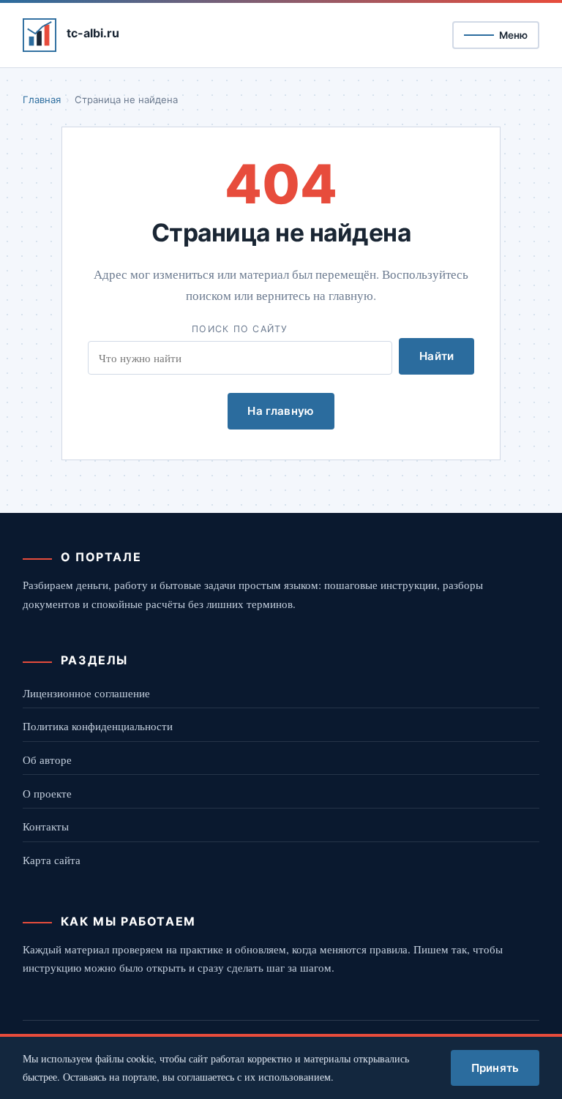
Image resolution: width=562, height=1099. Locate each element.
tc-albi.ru (93, 33)
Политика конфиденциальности (98, 726)
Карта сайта (51, 859)
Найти (436, 356)
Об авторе (47, 759)
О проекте (47, 793)
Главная (42, 99)
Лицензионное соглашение (86, 693)
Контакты (46, 826)
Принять (495, 1068)
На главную (280, 411)
